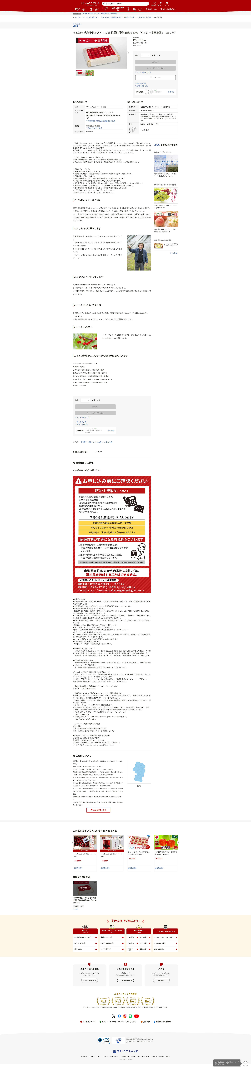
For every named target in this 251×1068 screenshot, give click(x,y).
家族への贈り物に (159, 949)
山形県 (76, 909)
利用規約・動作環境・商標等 (160, 1056)
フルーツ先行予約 (106, 949)
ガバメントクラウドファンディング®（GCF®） (119, 1022)
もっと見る (173, 253)
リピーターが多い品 (79, 943)
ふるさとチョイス (89, 1022)
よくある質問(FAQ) (125, 980)
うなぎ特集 (130, 937)
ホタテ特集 (143, 943)
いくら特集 (143, 937)
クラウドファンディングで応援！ (163, 937)
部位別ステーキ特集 (131, 949)
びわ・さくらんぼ (95, 442)
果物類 (83, 442)
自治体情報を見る (99, 810)
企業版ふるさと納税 (163, 1022)
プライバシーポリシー (128, 1056)
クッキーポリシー (143, 1056)
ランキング (105, 9)
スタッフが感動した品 (107, 943)
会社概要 (84, 1056)
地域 (94, 9)
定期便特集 (143, 949)
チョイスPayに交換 (159, 943)
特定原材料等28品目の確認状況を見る (101, 121)
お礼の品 (80, 9)
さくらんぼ (108, 442)
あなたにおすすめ (118, 9)
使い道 (137, 9)
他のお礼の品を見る (95, 128)
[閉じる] (238, 1062)
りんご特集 (130, 943)
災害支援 (146, 1022)
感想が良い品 (78, 949)
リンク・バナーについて (111, 1056)
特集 (128, 9)
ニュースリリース (94, 1056)
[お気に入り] (245, 1063)
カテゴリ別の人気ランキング (82, 937)
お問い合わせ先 (142, 86)
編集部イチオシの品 (106, 937)
